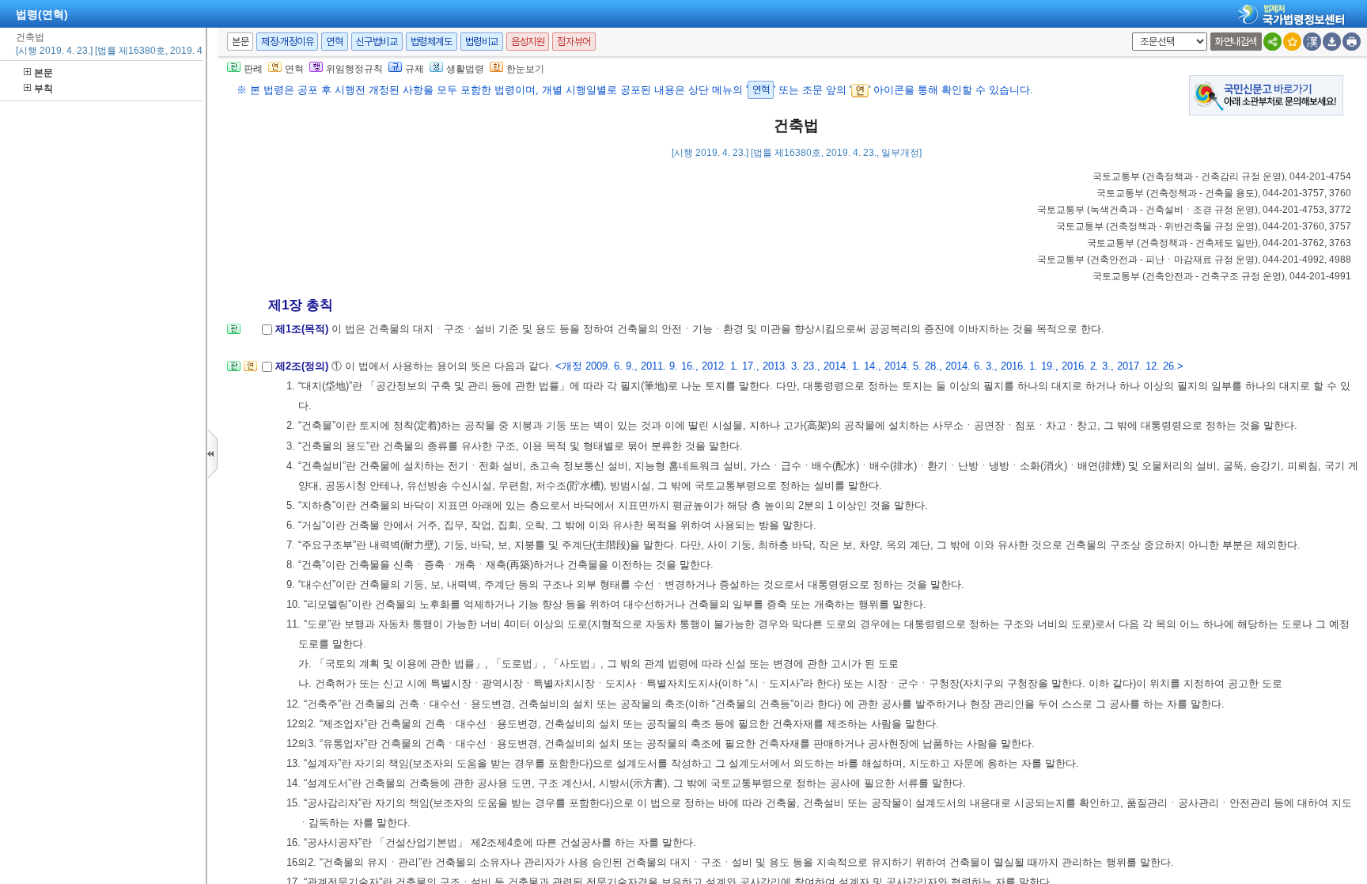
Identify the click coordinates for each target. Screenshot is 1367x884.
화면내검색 (1236, 41)
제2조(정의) (303, 366)
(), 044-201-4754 (1221, 176)
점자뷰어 (573, 41)
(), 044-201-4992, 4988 (1194, 259)
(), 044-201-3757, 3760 (1223, 193)
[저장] (1332, 41)
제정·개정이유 (287, 41)
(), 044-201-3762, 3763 (1219, 243)
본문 (43, 72)
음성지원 (527, 41)
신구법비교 (377, 41)
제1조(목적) (303, 329)
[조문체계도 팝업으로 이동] (233, 334)
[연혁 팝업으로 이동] (250, 371)
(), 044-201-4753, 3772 (1194, 209)
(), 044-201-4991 (1221, 276)
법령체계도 (432, 41)
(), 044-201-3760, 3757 (1203, 226)
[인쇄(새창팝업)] (1351, 41)
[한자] (1312, 41)
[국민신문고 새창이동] (1266, 95)
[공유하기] (1272, 41)
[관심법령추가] (1292, 41)
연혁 (334, 41)
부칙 (43, 88)
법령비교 (481, 41)
